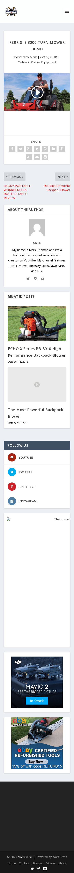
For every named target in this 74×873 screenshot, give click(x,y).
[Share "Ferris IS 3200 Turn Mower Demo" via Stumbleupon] (29, 157)
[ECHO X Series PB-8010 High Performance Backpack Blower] (37, 323)
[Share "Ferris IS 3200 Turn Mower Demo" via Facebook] (12, 149)
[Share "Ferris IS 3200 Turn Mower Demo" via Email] (37, 157)
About (62, 863)
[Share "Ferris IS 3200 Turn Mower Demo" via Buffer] (62, 149)
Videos (50, 863)
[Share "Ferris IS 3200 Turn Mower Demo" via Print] (45, 157)
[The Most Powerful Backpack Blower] (37, 384)
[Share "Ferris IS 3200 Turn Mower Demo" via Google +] (29, 149)
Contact (24, 863)
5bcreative (25, 857)
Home (12, 863)
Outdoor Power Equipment (37, 62)
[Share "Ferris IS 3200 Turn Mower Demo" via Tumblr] (37, 149)
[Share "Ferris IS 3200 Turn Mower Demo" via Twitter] (20, 149)
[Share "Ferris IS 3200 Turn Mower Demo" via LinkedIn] (53, 149)
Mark (33, 57)
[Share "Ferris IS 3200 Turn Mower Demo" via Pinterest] (45, 149)
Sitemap (37, 863)
